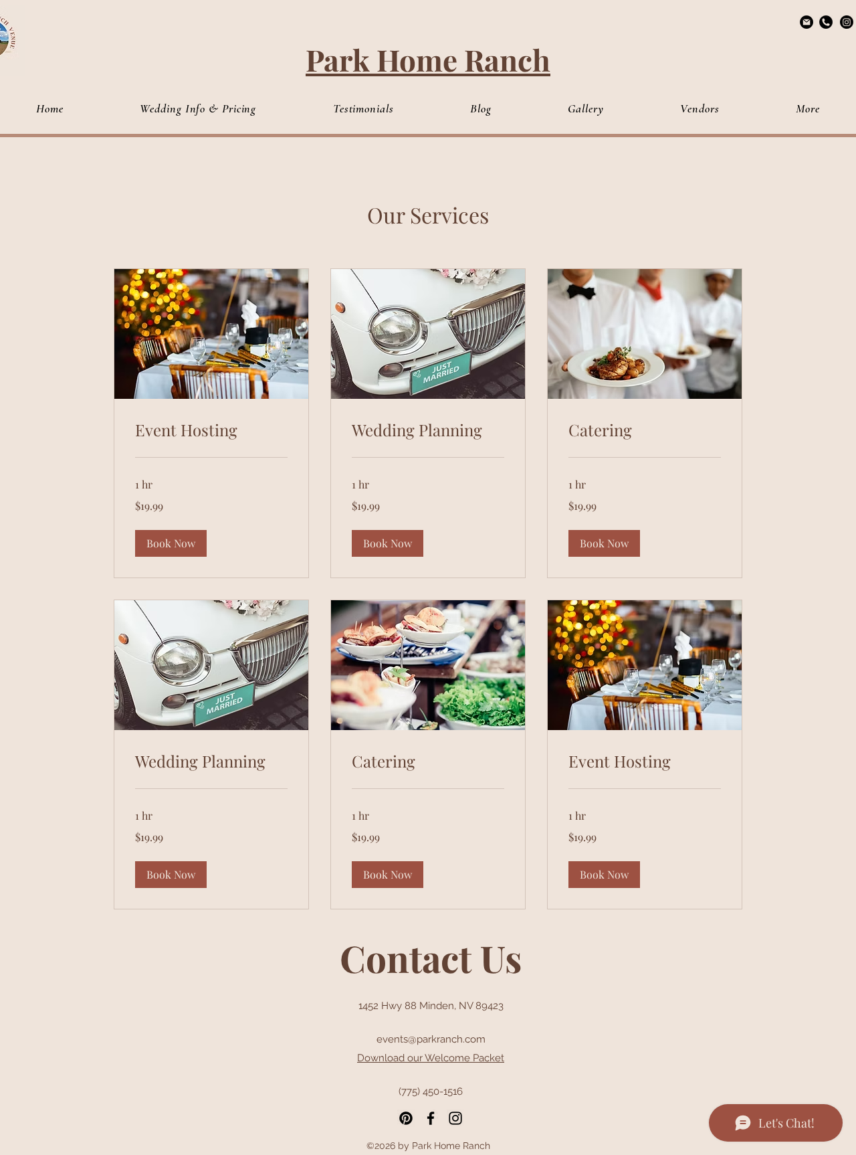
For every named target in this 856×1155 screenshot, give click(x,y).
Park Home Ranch (428, 59)
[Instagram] (846, 22)
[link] (211, 430)
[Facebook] (430, 1118)
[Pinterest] (406, 1118)
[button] (807, 108)
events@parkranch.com (431, 1039)
